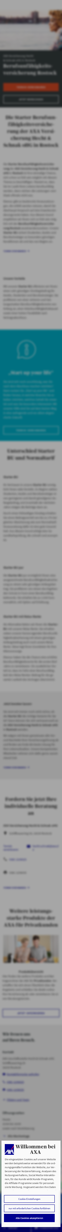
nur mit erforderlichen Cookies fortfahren (29, 1208)
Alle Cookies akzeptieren (29, 1218)
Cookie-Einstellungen (29, 1198)
